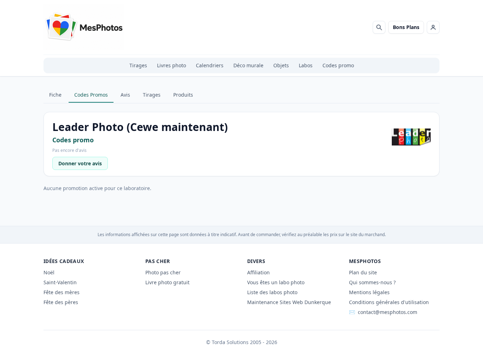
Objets (281, 65)
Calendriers (209, 65)
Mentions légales (369, 292)
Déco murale (248, 65)
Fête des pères (60, 302)
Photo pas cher (163, 272)
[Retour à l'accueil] (83, 27)
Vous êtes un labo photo (275, 282)
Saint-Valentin (60, 282)
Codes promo (338, 65)
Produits (183, 94)
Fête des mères (61, 292)
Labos (306, 65)
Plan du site (363, 272)
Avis (125, 94)
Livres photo (171, 65)
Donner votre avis (80, 163)
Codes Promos (91, 94)
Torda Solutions (230, 342)
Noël (48, 272)
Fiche (55, 94)
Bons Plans (406, 27)
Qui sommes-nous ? (372, 282)
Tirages (138, 65)
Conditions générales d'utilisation (389, 302)
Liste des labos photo (272, 292)
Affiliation (258, 272)
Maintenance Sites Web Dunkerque (289, 302)
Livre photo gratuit (167, 282)
